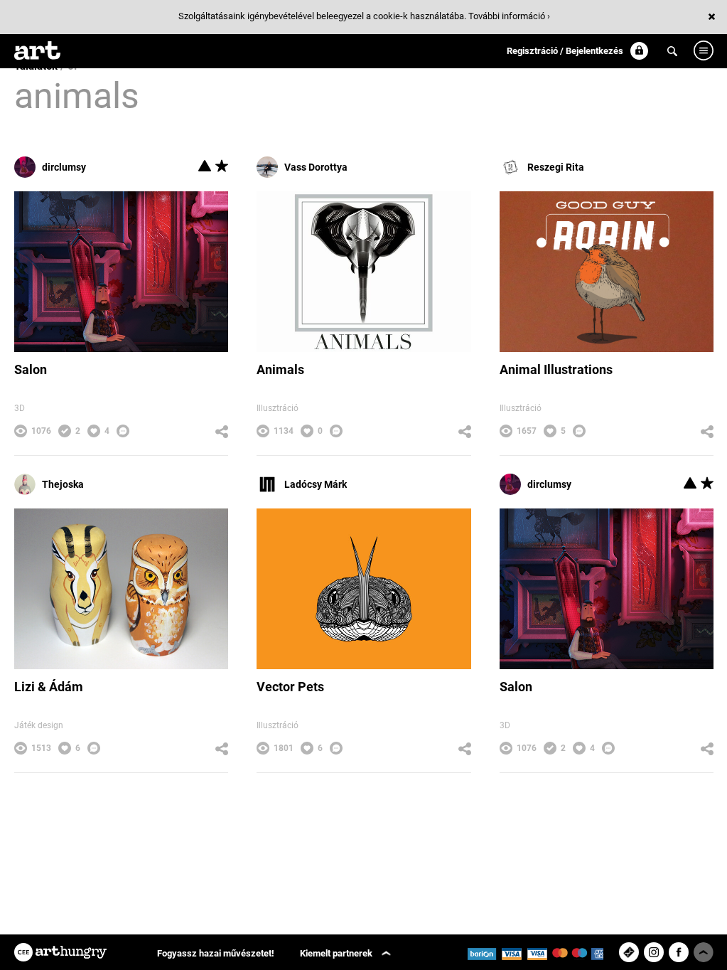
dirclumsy (64, 167)
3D (19, 408)
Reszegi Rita (555, 167)
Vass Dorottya (316, 167)
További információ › (509, 16)
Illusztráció (277, 408)
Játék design (38, 725)
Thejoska (63, 484)
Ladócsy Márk (315, 484)
